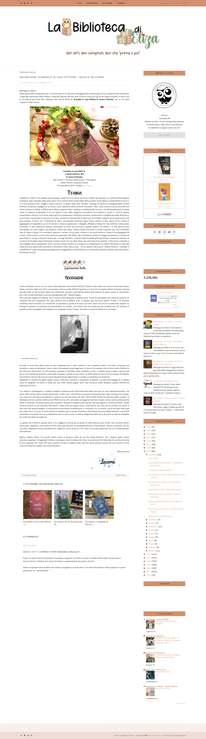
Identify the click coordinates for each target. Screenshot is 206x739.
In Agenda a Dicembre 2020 (165, 381)
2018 (148, 554)
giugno (151, 533)
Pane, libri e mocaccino (156, 669)
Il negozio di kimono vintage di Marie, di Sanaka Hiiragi (167, 655)
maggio (152, 536)
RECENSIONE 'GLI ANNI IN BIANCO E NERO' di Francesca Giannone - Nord (167, 640)
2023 (148, 437)
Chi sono (164, 135)
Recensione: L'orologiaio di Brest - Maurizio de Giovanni (168, 362)
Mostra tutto (181, 703)
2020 (148, 447)
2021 (148, 444)
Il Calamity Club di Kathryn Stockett (166, 622)
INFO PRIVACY (30, 545)
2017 (148, 557)
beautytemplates (155, 735)
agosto (152, 530)
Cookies (121, 3)
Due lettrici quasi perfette (157, 619)
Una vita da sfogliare (155, 635)
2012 (148, 575)
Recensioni (92, 3)
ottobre (152, 523)
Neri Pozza (87, 185)
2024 (148, 433)
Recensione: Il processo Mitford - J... (37, 523)
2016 (148, 561)
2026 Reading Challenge (164, 292)
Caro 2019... (153, 458)
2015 (148, 564)
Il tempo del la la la (164, 203)
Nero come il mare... (163, 671)
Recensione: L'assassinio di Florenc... (96, 523)
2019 (148, 451)
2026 (148, 426)
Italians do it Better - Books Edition (162, 686)
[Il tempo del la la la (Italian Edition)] (164, 199)
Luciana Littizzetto (165, 206)
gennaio (152, 550)
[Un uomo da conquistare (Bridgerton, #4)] (164, 173)
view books (175, 307)
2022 (148, 440)
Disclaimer (107, 3)
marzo (151, 543)
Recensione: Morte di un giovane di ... (68, 523)
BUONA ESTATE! (162, 688)
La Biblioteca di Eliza (29, 83)
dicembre (153, 454)
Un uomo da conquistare (164, 177)
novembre (153, 519)
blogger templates (179, 735)
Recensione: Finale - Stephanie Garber (165, 489)
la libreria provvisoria (155, 652)
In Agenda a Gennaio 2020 (159, 470)
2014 (148, 568)
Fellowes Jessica (28, 72)
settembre (153, 526)
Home (79, 3)
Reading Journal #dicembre (160, 516)
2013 (148, 571)
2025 (148, 430)
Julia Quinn (165, 180)
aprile (151, 540)
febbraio (152, 547)
